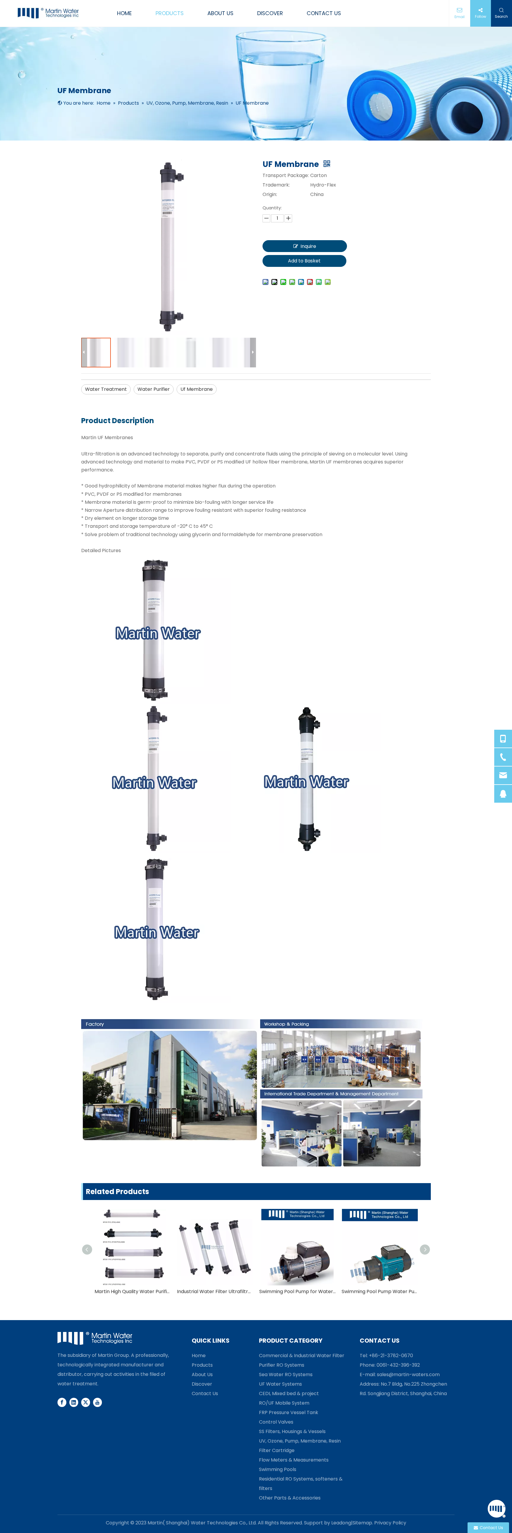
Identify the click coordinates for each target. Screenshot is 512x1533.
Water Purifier (153, 389)
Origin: (270, 194)
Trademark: (276, 184)
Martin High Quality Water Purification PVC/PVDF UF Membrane (133, 1291)
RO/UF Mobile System (284, 1403)
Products (202, 1365)
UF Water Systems (280, 1384)
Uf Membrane (196, 389)
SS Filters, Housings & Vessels (292, 1431)
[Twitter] (85, 1402)
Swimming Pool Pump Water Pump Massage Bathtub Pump (380, 1291)
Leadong (341, 1522)
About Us (202, 1374)
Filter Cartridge (277, 1450)
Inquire (308, 246)
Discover (202, 1384)
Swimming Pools (277, 1469)
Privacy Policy (390, 1522)
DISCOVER (270, 13)
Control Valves (276, 1422)
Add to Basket (304, 260)
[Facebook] (61, 1402)
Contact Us (205, 1393)
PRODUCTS (170, 13)
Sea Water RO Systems (286, 1374)
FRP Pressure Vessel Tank (288, 1412)
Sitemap (362, 1522)
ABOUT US (220, 13)
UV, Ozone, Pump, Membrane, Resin (300, 1441)
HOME (124, 13)
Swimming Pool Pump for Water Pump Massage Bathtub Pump (297, 1291)
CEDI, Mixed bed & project (289, 1393)
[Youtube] (97, 1402)
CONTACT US (324, 13)
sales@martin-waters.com (408, 1374)
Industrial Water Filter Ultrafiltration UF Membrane (215, 1291)
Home (199, 1355)
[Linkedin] (73, 1402)
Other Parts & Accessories (290, 1497)
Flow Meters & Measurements (294, 1459)
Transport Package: (286, 175)
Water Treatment (106, 389)
